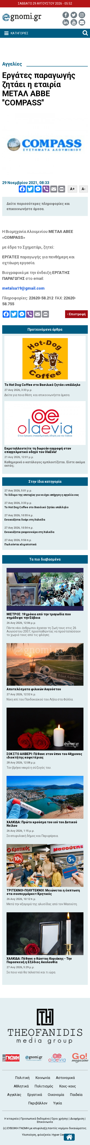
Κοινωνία (42, 1078)
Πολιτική (22, 1078)
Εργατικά (34, 1095)
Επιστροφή (77, 314)
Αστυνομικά (65, 1078)
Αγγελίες (12, 64)
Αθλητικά (21, 1086)
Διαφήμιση (77, 1118)
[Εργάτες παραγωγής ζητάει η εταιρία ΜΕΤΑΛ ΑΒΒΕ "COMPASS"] (45, 144)
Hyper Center (60, 1134)
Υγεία (57, 1103)
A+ (72, 189)
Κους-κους (67, 1086)
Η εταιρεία (11, 1118)
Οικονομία (56, 1095)
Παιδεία (76, 1095)
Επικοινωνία (45, 1121)
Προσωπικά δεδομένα (35, 1118)
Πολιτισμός (44, 1086)
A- (83, 189)
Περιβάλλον (37, 1103)
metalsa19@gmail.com (23, 288)
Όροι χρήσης (60, 1118)
